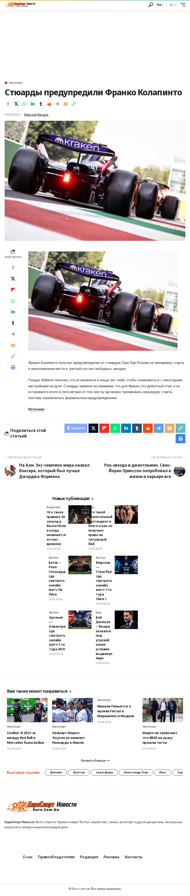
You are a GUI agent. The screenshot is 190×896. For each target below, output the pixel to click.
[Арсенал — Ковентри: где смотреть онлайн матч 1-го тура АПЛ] (80, 620)
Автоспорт (16, 82)
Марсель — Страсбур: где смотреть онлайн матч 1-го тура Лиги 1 (104, 580)
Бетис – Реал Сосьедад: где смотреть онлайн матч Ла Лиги (57, 578)
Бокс (91, 507)
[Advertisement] (95, 44)
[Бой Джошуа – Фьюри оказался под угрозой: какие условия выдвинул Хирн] (126, 620)
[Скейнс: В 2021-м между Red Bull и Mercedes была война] (27, 710)
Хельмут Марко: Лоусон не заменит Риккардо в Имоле (68, 737)
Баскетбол (53, 507)
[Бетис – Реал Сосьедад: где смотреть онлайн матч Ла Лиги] (80, 565)
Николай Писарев (36, 115)
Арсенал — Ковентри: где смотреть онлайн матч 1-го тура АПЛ (57, 633)
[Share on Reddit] (49, 104)
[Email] (65, 104)
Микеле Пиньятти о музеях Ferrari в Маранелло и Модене (115, 711)
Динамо (56, 772)
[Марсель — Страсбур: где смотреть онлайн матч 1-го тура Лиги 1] (126, 565)
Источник (36, 409)
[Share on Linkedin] (32, 104)
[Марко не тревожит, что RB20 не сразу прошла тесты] (162, 710)
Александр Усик (136, 772)
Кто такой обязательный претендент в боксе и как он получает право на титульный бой (100, 528)
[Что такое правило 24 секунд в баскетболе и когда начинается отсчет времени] (80, 514)
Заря (181, 772)
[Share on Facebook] (8, 104)
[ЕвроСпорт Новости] (20, 4)
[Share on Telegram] (57, 104)
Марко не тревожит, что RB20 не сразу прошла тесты (160, 737)
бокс (162, 772)
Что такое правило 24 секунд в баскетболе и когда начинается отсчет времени (56, 528)
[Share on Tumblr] (41, 104)
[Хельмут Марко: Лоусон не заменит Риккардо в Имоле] (72, 710)
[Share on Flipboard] (13, 289)
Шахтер (79, 772)
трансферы (104, 772)
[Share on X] (16, 104)
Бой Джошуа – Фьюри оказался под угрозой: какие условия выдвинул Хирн (104, 637)
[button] (150, 5)
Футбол (53, 558)
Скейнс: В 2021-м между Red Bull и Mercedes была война (25, 737)
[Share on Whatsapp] (24, 104)
